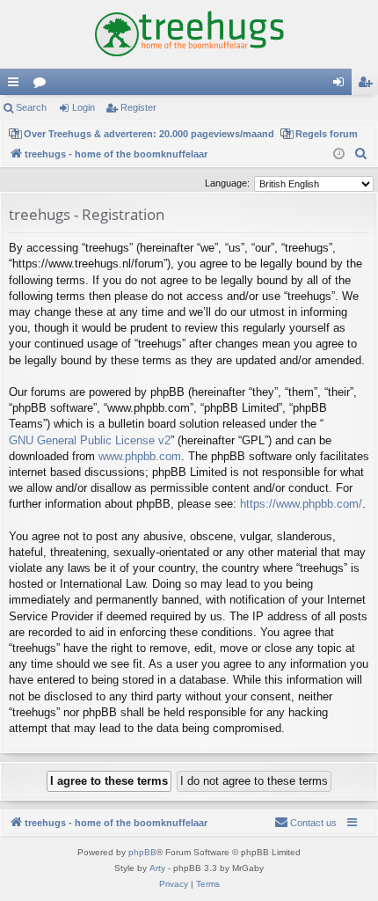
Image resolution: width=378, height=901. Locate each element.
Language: (227, 183)
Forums (43, 85)
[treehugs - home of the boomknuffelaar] (189, 34)
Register (138, 107)
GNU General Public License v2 (90, 440)
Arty (157, 868)
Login (83, 107)
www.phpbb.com (139, 456)
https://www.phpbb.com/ (301, 503)
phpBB (142, 852)
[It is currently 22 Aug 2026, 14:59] (339, 154)
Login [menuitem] (342, 85)
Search (31, 107)
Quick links (16, 85)
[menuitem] (361, 154)
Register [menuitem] (368, 85)
